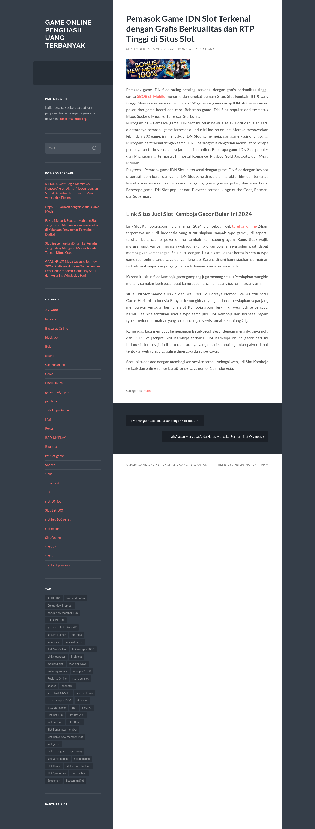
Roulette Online (57, 678)
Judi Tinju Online (57, 410)
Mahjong (76, 656)
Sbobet (50, 465)
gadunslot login (57, 634)
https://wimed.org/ (74, 119)
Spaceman (54, 780)
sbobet (52, 685)
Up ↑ (264, 464)
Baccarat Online (56, 328)
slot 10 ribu (53, 501)
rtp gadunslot (80, 678)
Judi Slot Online (57, 649)
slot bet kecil (55, 722)
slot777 (50, 547)
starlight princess (57, 565)
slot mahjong (82, 758)
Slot (74, 707)
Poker (49, 428)
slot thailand (78, 773)
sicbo (48, 474)
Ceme (49, 374)
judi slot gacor (74, 642)
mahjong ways (78, 664)
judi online (54, 642)
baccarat (51, 319)
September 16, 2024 (142, 48)
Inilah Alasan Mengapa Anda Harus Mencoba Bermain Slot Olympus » (215, 436)
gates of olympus (57, 392)
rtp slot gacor (54, 456)
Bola (48, 346)
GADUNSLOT (56, 620)
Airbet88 (51, 310)
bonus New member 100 (63, 613)
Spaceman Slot (75, 780)
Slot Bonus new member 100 (65, 736)
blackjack (51, 337)
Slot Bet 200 (76, 715)
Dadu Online (54, 383)
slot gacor (52, 528)
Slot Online (53, 537)
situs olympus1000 (59, 700)
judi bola (51, 401)
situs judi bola (84, 693)
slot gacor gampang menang (65, 751)
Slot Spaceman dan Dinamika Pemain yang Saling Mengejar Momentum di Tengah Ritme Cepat (71, 247)
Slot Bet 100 (54, 510)
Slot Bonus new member (62, 729)
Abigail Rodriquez (181, 48)
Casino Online (55, 365)
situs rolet (52, 483)
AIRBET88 (54, 598)
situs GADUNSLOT (59, 693)
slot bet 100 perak (58, 519)
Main (48, 419)
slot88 (49, 556)
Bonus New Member (60, 605)
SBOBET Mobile (151, 96)
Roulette (51, 446)
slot (48, 492)
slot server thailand (78, 766)
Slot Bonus (75, 722)
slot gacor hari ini (58, 758)
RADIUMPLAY (55, 437)
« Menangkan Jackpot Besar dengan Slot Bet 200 (165, 421)
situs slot (82, 700)
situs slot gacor (57, 707)
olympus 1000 (82, 671)
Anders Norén (244, 464)
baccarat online (75, 598)
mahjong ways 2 (58, 671)
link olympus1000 (83, 649)
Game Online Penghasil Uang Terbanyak (172, 464)
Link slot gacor (56, 656)
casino (49, 356)
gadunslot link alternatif (62, 627)
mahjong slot (55, 664)
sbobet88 (68, 685)
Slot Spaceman (57, 773)
